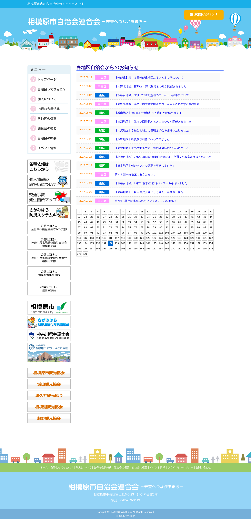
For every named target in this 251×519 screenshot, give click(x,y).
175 (205, 248)
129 (192, 238)
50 (110, 222)
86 (198, 227)
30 (123, 217)
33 (142, 217)
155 (79, 248)
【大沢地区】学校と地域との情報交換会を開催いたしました (152, 130)
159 (104, 248)
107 (192, 232)
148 (173, 243)
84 (186, 227)
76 (135, 227)
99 (142, 232)
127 (179, 238)
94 (110, 232)
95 (116, 232)
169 (167, 248)
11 (142, 211)
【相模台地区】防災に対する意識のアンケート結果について (152, 95)
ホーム (44, 467)
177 (79, 254)
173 (192, 248)
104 (173, 232)
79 (154, 227)
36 (160, 217)
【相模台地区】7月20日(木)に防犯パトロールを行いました (151, 183)
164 (136, 248)
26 (98, 217)
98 (135, 232)
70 (98, 227)
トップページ (49, 79)
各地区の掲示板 (49, 118)
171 (179, 248)
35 (154, 217)
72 (110, 227)
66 (211, 222)
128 (186, 238)
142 (136, 243)
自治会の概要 (49, 138)
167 (154, 248)
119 (129, 238)
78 (148, 227)
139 (117, 243)
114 (98, 238)
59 (167, 222)
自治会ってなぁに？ (49, 89)
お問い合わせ (203, 467)
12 (148, 211)
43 (204, 217)
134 (85, 243)
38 (173, 217)
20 (198, 211)
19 (192, 211)
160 (110, 248)
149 (179, 243)
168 (161, 248)
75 (129, 227)
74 (123, 227)
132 (211, 238)
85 (192, 227)
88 (211, 227)
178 (85, 254)
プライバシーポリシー (180, 467)
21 (204, 211)
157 (92, 248)
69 (91, 227)
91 (91, 232)
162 (123, 248)
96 (123, 232)
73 (116, 227)
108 (198, 232)
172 (186, 248)
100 (148, 232)
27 (104, 217)
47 (91, 222)
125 (167, 238)
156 (85, 248)
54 (135, 222)
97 (129, 232)
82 (173, 227)
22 (211, 211)
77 (142, 227)
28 (110, 217)
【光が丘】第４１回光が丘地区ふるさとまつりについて (149, 77)
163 (129, 248)
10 (135, 211)
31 (129, 217)
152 (198, 243)
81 (167, 227)
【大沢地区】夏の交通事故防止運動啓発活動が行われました (152, 148)
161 (117, 248)
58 (160, 222)
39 (179, 217)
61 (179, 222)
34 (148, 217)
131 (205, 238)
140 (123, 243)
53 (129, 222)
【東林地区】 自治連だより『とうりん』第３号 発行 (149, 192)
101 (154, 232)
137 (104, 243)
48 (98, 222)
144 (148, 243)
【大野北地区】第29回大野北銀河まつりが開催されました (150, 86)
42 (198, 217)
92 (98, 232)
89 (79, 232)
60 (173, 222)
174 (198, 248)
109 (205, 232)
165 (142, 248)
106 (186, 232)
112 (85, 238)
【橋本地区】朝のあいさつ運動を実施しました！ (145, 165)
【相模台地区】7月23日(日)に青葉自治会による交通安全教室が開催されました (163, 156)
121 (142, 238)
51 (116, 222)
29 (116, 217)
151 (192, 243)
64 (198, 222)
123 (154, 238)
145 (154, 243)
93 (104, 232)
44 (211, 217)
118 (123, 238)
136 (98, 243)
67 (79, 227)
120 (136, 238)
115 (104, 238)
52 (123, 222)
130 (198, 238)
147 (167, 243)
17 (179, 211)
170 (173, 248)
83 (179, 227)
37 (167, 217)
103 (167, 232)
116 (111, 238)
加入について (49, 99)
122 (148, 238)
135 (92, 243)
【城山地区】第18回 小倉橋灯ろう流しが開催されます (148, 112)
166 (148, 248)
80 (160, 227)
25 (91, 217)
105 (179, 232)
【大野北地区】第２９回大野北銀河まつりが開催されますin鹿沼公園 (157, 104)
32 (135, 217)
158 (98, 248)
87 (204, 227)
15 (167, 211)
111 (79, 238)
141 (129, 243)
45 (79, 222)
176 (211, 248)
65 (204, 222)
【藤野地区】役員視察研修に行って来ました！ (143, 139)
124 (161, 238)
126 (173, 238)
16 (173, 211)
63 (192, 222)
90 (85, 232)
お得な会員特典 (49, 109)
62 (186, 222)
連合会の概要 (49, 128)
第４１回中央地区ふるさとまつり (135, 174)
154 (211, 243)
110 (211, 232)
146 (161, 243)
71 (104, 227)
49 (104, 222)
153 (205, 243)
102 (161, 232)
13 (154, 211)
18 (186, 211)
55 (142, 222)
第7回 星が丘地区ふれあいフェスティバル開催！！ (147, 200)
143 (142, 243)
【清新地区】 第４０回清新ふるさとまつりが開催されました (153, 121)
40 (186, 217)
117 (117, 238)
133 (79, 243)
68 (85, 227)
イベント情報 (49, 148)
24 (85, 217)
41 (192, 217)
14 (160, 211)
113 (92, 238)
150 (186, 243)
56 (148, 222)
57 (154, 222)
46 (85, 222)
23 (79, 217)
